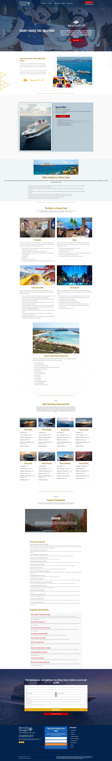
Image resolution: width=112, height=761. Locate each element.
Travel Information (74, 736)
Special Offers (70, 3)
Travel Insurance (74, 741)
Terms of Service (78, 758)
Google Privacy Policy (70, 758)
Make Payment (57, 3)
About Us (63, 3)
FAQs (72, 745)
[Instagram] (21, 742)
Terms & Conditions (75, 739)
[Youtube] (23, 742)
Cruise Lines (43, 3)
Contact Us (73, 734)
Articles (50, 3)
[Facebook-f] (19, 742)
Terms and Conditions (67, 125)
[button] (26, 520)
